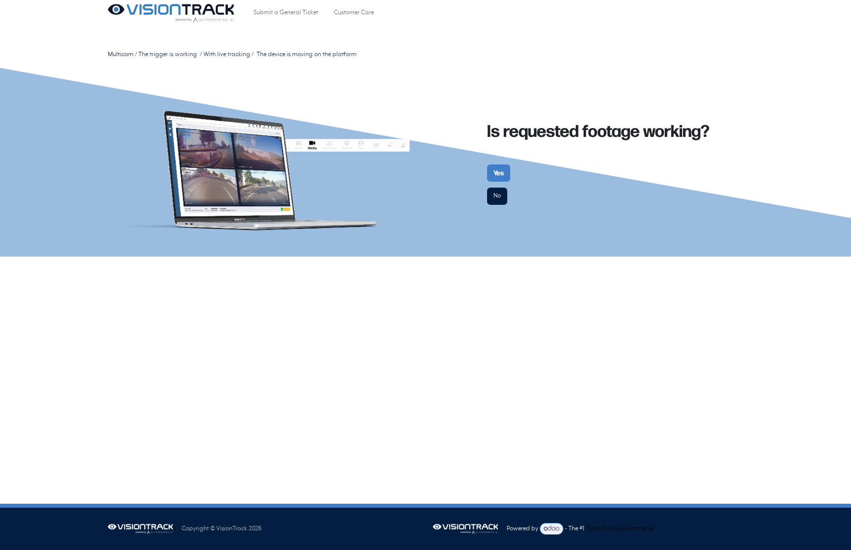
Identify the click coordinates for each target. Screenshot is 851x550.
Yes (498, 173)
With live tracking (227, 54)
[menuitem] (286, 13)
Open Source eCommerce (620, 529)
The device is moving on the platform (307, 54)
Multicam (120, 54)
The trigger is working (167, 54)
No (497, 196)
